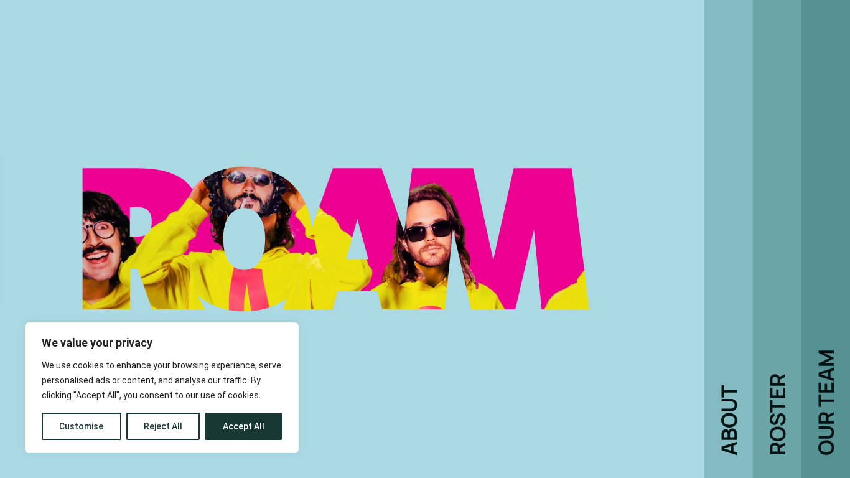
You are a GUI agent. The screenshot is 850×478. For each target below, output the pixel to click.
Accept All (243, 426)
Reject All (163, 426)
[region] (162, 387)
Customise (81, 426)
